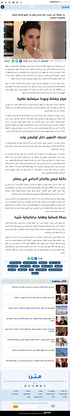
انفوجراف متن (14, 394)
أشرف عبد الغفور (47, 266)
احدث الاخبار (64, 391)
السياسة (28, 391)
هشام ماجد (58, 266)
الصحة (53, 397)
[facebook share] (20, 61)
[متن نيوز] (65, 6)
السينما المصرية (25, 266)
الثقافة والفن (44, 61)
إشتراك (15, 407)
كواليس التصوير (12, 266)
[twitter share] (16, 61)
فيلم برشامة (42, 262)
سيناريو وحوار (22, 269)
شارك (24, 61)
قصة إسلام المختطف (55, 269)
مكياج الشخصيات (41, 269)
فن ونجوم (35, 273)
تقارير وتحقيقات (63, 394)
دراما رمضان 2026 (15, 262)
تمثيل (31, 269)
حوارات (28, 397)
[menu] (33, 6)
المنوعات (64, 397)
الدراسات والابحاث (50, 394)
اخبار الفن (36, 266)
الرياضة (40, 391)
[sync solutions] (47, 414)
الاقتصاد (16, 391)
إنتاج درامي (12, 269)
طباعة (6, 61)
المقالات (40, 394)
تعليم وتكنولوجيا (38, 397)
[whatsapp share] (12, 61)
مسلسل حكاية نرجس (30, 262)
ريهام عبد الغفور (55, 262)
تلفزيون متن (52, 391)
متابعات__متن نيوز (33, 61)
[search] (2, 7)
